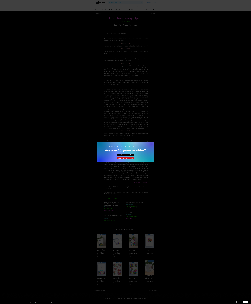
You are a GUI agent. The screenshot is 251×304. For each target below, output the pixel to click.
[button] (125, 155)
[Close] (249, 302)
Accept (245, 302)
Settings (239, 302)
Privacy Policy (52, 302)
